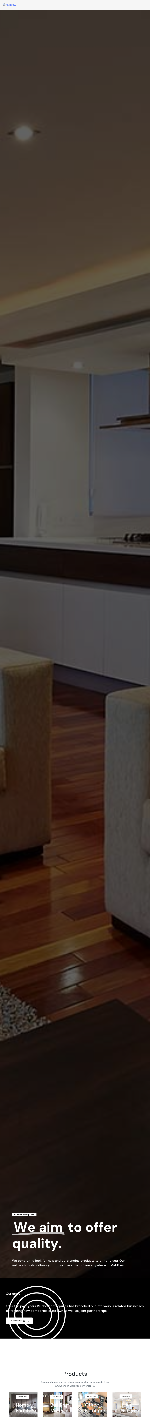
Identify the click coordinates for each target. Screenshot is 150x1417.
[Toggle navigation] (123, 5)
